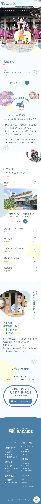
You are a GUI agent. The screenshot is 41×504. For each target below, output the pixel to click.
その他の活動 (27, 471)
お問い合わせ (25, 475)
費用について (27, 454)
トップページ (10, 442)
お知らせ (24, 479)
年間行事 (10, 480)
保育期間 (26, 449)
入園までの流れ (28, 447)
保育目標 (10, 454)
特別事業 (24, 459)
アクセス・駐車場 (12, 468)
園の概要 (10, 466)
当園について (10, 448)
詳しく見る (16, 221)
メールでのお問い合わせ (21, 401)
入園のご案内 (26, 442)
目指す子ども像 (12, 457)
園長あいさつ (11, 452)
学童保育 (26, 468)
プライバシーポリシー (28, 486)
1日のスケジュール (13, 482)
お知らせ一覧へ (16, 82)
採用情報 (24, 482)
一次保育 (26, 466)
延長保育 (26, 463)
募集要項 (26, 452)
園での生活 (9, 476)
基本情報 (8, 462)
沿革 (8, 471)
